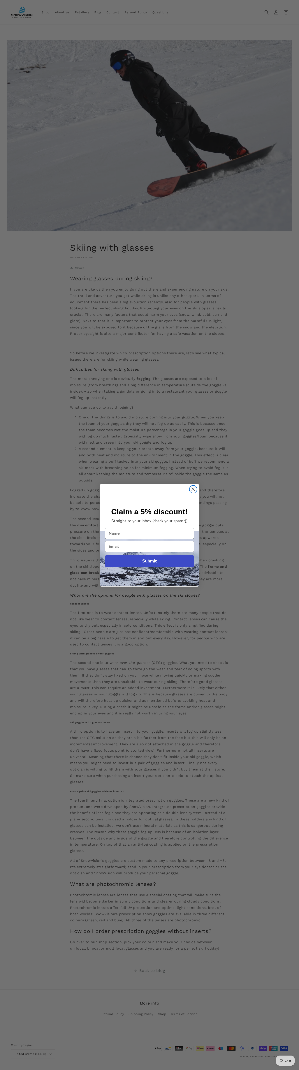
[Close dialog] (193, 489)
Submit (149, 561)
